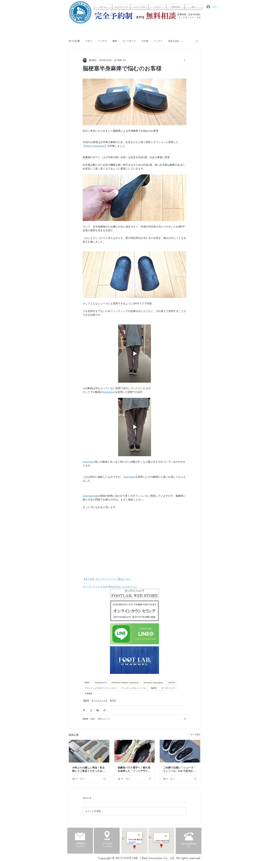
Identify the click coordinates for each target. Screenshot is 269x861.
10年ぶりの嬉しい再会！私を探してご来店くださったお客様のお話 (88, 769)
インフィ (158, 41)
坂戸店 (113, 700)
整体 (114, 41)
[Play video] (134, 353)
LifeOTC (171, 682)
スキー (88, 41)
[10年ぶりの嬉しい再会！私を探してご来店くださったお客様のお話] (89, 751)
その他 (145, 41)
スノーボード (129, 41)
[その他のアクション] (184, 60)
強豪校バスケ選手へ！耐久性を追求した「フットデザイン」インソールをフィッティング (134, 769)
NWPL (87, 682)
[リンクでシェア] (104, 710)
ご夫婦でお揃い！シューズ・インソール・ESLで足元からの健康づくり (179, 769)
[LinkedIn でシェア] (97, 710)
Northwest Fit (101, 682)
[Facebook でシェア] (84, 710)
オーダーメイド (168, 688)
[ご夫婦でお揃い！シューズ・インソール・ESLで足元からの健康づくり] (180, 751)
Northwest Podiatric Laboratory (125, 682)
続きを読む (174, 41)
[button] (196, 41)
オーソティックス (99, 700)
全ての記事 (74, 41)
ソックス (102, 41)
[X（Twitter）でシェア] (91, 710)
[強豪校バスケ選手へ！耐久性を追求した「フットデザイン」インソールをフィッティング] (134, 751)
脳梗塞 (154, 688)
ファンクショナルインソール (133, 688)
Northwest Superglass (153, 682)
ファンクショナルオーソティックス (100, 688)
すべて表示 (195, 734)
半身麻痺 (88, 693)
